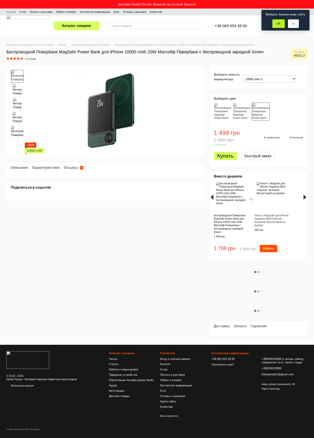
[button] (310, 4)
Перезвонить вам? (222, 364)
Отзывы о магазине (135, 11)
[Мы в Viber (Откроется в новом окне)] (183, 11)
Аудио (113, 385)
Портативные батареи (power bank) (131, 380)
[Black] (242, 112)
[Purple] (223, 112)
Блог (116, 11)
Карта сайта (168, 401)
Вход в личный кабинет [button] (175, 359)
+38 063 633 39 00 (231, 26)
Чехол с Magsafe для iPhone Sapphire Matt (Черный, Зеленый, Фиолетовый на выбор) (271, 220)
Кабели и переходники (123, 369)
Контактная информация (95, 11)
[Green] (261, 112)
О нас (22, 11)
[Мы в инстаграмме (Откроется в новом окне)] (173, 11)
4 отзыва (30, 58)
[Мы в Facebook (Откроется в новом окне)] (168, 11)
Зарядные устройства (123, 374)
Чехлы (113, 359)
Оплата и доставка (41, 11)
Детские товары (119, 396)
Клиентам (156, 11)
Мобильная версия (22, 385)
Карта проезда (271, 388)
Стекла (113, 364)
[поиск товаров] (196, 25)
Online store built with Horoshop (22, 429)
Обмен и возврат (66, 11)
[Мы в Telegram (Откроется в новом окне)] (178, 11)
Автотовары (116, 390)
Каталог (11, 11)
